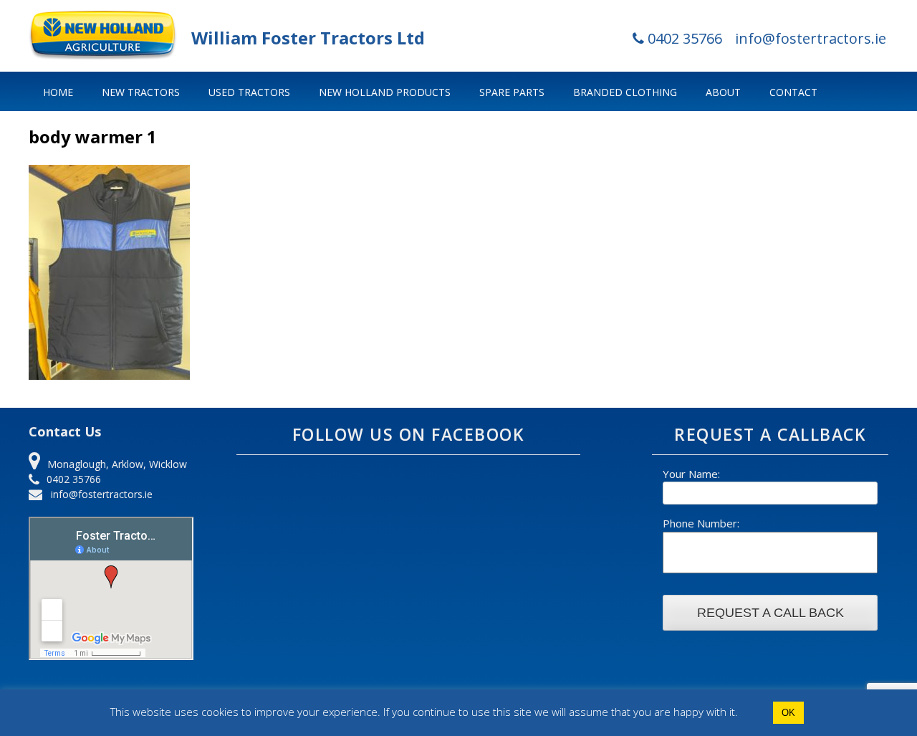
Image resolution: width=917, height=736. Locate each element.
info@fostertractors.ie (810, 38)
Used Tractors (249, 92)
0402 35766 (683, 38)
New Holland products (385, 92)
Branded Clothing (625, 92)
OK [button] (788, 712)
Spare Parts (511, 92)
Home (58, 92)
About (723, 92)
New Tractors (141, 92)
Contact (793, 92)
